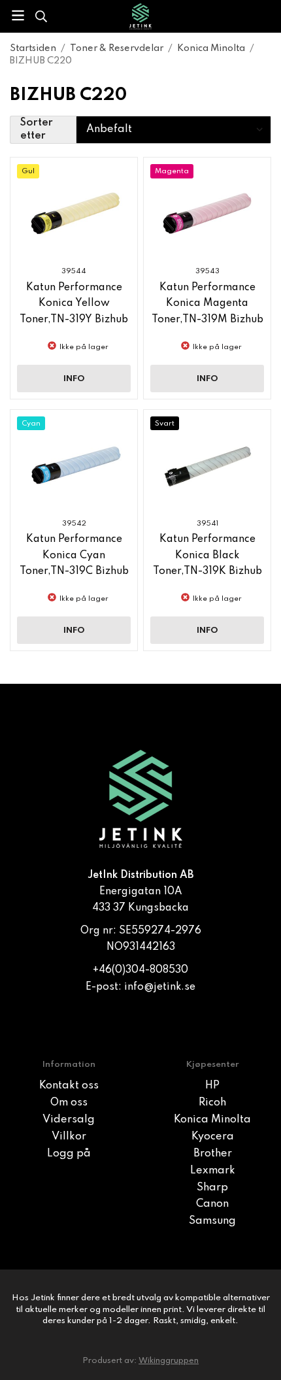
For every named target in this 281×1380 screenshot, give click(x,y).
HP (212, 1086)
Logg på (69, 1154)
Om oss (69, 1103)
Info (74, 379)
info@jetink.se (159, 987)
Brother (212, 1154)
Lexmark (212, 1171)
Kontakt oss (69, 1086)
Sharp (212, 1188)
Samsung (212, 1221)
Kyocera (212, 1137)
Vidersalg (68, 1120)
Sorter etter (36, 130)
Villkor (69, 1137)
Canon (212, 1204)
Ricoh (212, 1103)
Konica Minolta (212, 1120)
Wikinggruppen (169, 1360)
